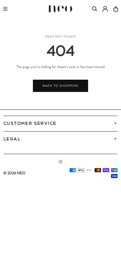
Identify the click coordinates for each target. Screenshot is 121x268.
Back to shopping (60, 86)
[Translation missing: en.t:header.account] (105, 9)
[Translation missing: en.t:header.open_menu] (5, 9)
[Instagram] (60, 161)
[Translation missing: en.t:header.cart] (116, 9)
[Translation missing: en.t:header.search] (95, 9)
